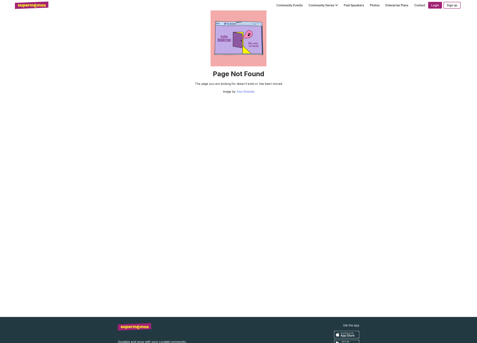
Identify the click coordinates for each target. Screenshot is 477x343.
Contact (419, 5)
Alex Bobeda (245, 91)
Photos (375, 5)
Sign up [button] (452, 5)
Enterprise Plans (397, 5)
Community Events (289, 5)
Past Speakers (354, 5)
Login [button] (435, 5)
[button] (323, 5)
